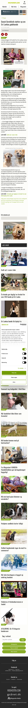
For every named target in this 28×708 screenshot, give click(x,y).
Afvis (14, 382)
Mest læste (14, 651)
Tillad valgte (14, 377)
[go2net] (14, 694)
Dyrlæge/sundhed (6, 463)
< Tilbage (3, 18)
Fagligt (3, 624)
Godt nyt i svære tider (12, 135)
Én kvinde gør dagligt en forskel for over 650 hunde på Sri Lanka (13, 195)
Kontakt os (13, 679)
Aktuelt (3, 38)
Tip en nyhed (14, 648)
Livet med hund (5, 544)
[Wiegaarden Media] (14, 698)
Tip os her (8, 679)
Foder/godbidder (5, 492)
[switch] (24, 354)
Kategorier (14, 644)
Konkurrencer (5, 597)
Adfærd (3, 409)
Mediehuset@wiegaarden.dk (17, 670)
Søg (23, 640)
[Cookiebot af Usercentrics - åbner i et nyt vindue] (20, 325)
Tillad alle (14, 372)
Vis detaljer (21, 368)
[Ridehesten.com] (14, 690)
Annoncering (19, 679)
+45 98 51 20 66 (7, 670)
